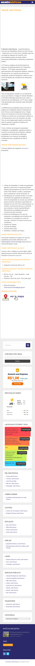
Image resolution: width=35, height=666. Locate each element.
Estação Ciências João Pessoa (15, 513)
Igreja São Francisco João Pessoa (15, 543)
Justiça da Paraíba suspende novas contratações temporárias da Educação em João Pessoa (13, 455)
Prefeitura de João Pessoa (13, 585)
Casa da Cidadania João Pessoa (15, 578)
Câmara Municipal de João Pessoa (16, 576)
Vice (6, 447)
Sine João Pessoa (11, 592)
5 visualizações (23, 448)
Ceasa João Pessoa (11, 476)
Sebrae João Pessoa (12, 588)
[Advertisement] (17, 30)
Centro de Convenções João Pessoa (16, 511)
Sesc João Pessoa (11, 562)
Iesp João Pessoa (11, 525)
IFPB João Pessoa (11, 527)
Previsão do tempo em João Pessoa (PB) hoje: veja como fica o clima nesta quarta (11, 431)
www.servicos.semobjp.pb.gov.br (14, 287)
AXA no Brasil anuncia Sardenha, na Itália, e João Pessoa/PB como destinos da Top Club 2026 (13, 441)
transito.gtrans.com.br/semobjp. (11, 242)
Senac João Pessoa (11, 529)
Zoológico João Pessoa (13, 564)
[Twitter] (7, 653)
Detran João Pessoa (12, 583)
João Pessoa (8, 645)
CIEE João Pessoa (11, 580)
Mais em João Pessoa (12, 483)
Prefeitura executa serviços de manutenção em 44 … (19, 633)
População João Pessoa (13, 486)
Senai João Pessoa (11, 532)
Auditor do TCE (9, 463)
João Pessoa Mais (11, 481)
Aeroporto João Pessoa (13, 604)
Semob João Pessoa (12, 590)
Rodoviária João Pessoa (13, 606)
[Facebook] (4, 653)
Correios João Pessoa (12, 478)
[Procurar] (28, 345)
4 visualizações (21, 463)
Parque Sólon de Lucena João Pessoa (17, 559)
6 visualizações (26, 429)
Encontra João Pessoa (12, 661)
